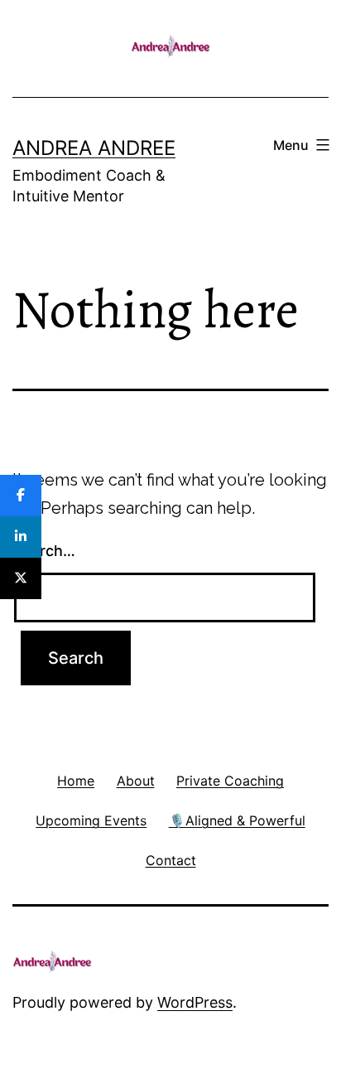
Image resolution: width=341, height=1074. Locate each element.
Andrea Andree (93, 148)
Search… (43, 550)
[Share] (20, 495)
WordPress (195, 1002)
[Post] (20, 578)
